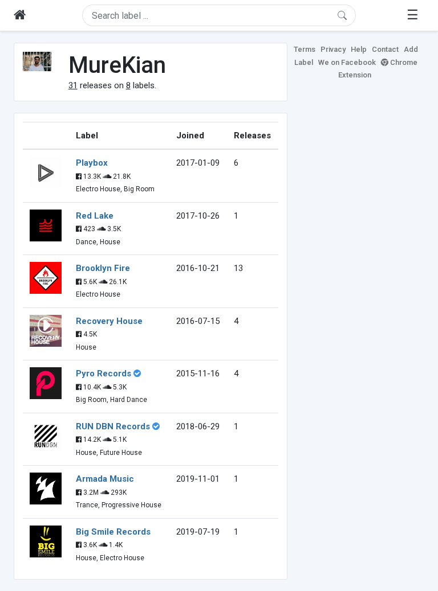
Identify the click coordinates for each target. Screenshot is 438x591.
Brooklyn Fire (103, 268)
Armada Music (105, 479)
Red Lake (94, 216)
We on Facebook (347, 62)
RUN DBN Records (113, 426)
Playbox (92, 163)
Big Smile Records (113, 532)
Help (359, 49)
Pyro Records (103, 373)
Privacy (333, 49)
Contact (385, 49)
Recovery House (109, 321)
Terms (304, 49)
